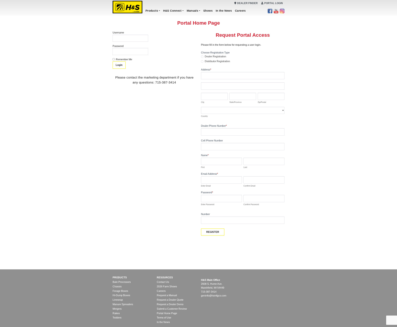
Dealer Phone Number (214, 126)
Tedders (117, 317)
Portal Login (273, 3)
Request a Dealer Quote (170, 299)
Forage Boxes (120, 291)
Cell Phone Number (212, 140)
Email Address (209, 174)
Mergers (117, 308)
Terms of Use (164, 317)
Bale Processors (122, 282)
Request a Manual (167, 295)
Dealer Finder (247, 3)
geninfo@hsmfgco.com (213, 295)
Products (151, 10)
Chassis (117, 286)
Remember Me (124, 59)
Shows (208, 10)
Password (118, 46)
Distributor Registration (217, 61)
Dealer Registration (215, 56)
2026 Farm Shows (167, 286)
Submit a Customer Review (172, 308)
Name (205, 155)
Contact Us (163, 282)
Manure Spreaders (123, 304)
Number (205, 214)
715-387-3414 (208, 291)
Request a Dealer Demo (170, 304)
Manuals (192, 10)
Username (118, 32)
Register (212, 232)
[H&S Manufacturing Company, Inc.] (127, 7)
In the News (224, 10)
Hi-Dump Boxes (121, 295)
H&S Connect (172, 10)
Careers (240, 10)
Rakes (116, 313)
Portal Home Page (167, 313)
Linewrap (118, 299)
